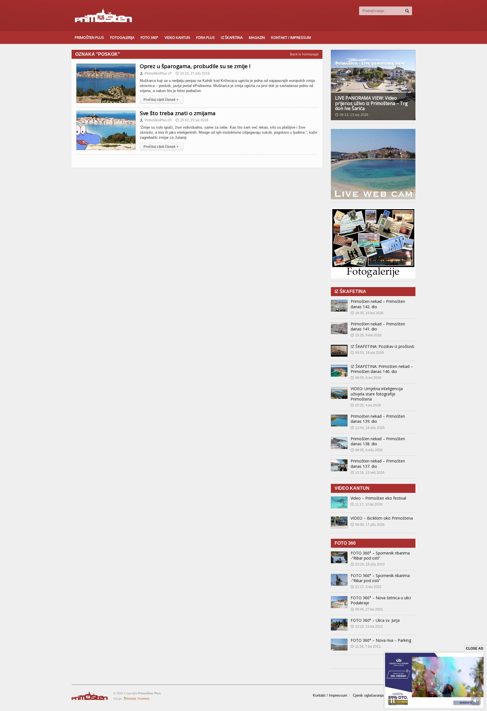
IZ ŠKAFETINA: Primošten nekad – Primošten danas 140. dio (382, 369)
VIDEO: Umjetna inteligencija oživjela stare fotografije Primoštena (377, 393)
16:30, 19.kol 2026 (367, 313)
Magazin (257, 37)
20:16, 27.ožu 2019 (193, 73)
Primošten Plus (89, 37)
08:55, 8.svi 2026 (366, 378)
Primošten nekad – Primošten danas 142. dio (378, 304)
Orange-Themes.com (136, 698)
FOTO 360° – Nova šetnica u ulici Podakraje (381, 600)
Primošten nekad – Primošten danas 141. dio (378, 326)
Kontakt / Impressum (291, 37)
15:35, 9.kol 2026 (366, 335)
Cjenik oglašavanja (368, 695)
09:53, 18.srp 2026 (367, 353)
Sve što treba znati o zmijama (178, 113)
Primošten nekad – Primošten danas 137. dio (378, 463)
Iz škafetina (232, 37)
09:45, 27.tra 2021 (367, 609)
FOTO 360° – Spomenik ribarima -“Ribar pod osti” (380, 555)
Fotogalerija (122, 37)
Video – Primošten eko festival (378, 498)
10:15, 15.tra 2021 (367, 627)
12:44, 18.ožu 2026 (368, 428)
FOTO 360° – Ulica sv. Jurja (375, 620)
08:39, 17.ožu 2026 (368, 525)
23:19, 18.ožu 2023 (368, 564)
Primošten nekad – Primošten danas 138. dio (378, 441)
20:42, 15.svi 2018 (192, 120)
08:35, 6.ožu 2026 (367, 450)
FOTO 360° (149, 37)
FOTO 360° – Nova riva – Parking (381, 640)
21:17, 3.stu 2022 (366, 587)
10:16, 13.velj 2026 (367, 473)
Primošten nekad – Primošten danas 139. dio (378, 418)
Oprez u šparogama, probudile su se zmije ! (195, 66)
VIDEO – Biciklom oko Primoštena (382, 518)
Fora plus (205, 37)
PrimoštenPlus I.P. (156, 73)
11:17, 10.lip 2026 (366, 504)
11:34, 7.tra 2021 (366, 647)
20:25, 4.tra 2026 (366, 405)
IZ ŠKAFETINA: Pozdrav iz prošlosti (382, 346)
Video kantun (177, 37)
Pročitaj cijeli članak (160, 100)
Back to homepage (304, 54)
